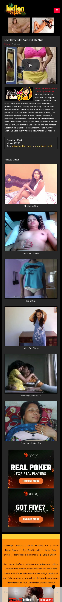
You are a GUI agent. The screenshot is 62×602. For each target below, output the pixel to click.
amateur (36, 146)
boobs (44, 146)
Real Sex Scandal (31, 550)
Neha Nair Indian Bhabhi (26, 554)
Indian (15, 146)
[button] (31, 65)
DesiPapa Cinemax (14, 545)
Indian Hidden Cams (38, 545)
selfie (50, 146)
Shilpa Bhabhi (49, 554)
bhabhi (22, 146)
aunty (28, 146)
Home (8, 44)
